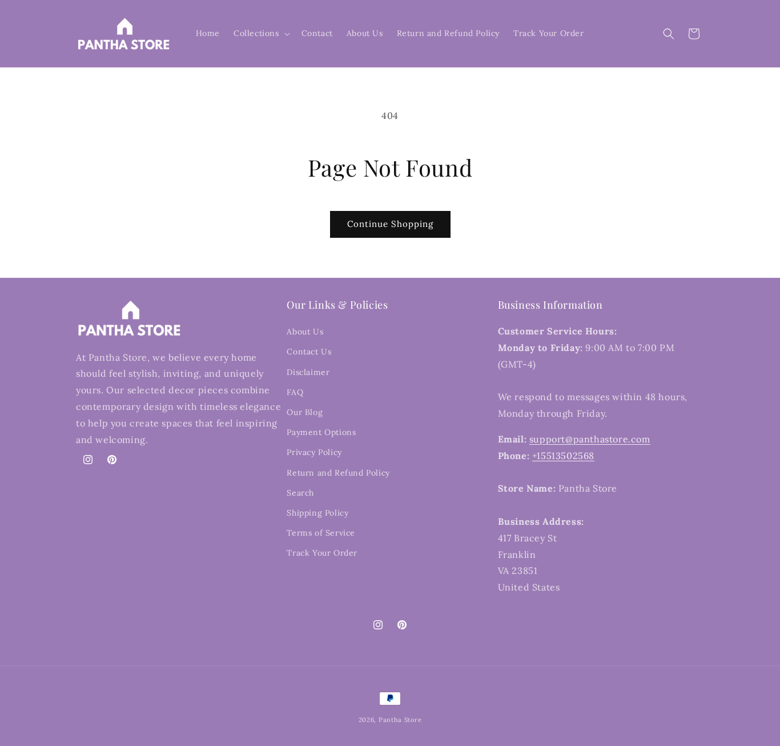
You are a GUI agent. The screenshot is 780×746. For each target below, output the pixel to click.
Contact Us (309, 351)
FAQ (295, 392)
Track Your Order (322, 553)
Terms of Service (321, 533)
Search (300, 493)
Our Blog (305, 412)
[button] (261, 33)
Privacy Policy (314, 452)
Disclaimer (308, 372)
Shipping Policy (317, 513)
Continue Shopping (390, 223)
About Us (305, 331)
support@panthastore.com (589, 439)
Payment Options (321, 432)
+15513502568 (563, 455)
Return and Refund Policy (338, 473)
